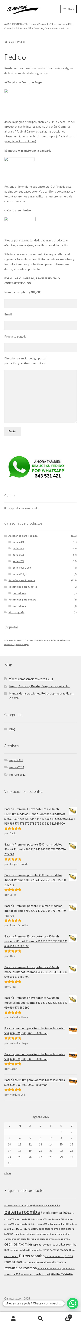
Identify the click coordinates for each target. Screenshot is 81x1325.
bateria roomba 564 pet (57, 1219)
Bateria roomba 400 (54, 1213)
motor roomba (57, 1262)
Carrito (62, 1315)
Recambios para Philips (22, 599)
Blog (12, 729)
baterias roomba (27, 1229)
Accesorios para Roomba (23, 535)
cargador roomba (30, 1238)
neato (59, 640)
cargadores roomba (42, 1234)
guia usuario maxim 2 (15, 640)
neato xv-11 (22, 644)
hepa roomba (28, 1262)
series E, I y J (20, 574)
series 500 (18, 548)
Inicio (12, 42)
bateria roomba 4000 (58, 1223)
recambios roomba (20, 1267)
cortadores (19, 593)
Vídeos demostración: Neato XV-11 (31, 679)
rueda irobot (42, 1274)
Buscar (40, 1318)
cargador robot (12, 1238)
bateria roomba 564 (39, 1219)
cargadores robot (23, 1234)
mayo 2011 (16, 760)
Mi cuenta (13, 1318)
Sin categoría (16, 612)
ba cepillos (32, 1205)
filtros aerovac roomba (56, 1250)
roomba (70, 1268)
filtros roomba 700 (54, 1256)
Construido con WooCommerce (41, 1303)
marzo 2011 (16, 767)
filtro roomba (35, 1250)
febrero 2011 (17, 774)
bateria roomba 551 (23, 1219)
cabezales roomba (49, 1228)
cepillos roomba (18, 1244)
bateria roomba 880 (39, 1224)
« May (7, 1173)
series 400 (18, 542)
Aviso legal (11, 1303)
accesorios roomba (15, 1205)
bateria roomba (22, 1211)
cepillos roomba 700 (43, 1244)
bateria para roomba (49, 1205)
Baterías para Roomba (21, 580)
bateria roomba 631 (23, 1224)
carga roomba (47, 1238)
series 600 (18, 555)
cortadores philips (18, 1250)
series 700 (18, 561)
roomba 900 (27, 1274)
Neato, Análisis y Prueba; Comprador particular (39, 686)
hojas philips (42, 1262)
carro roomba (62, 1238)
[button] (72, 1303)
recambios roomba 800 (49, 1268)
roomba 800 (12, 1274)
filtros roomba (32, 1255)
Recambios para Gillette (22, 586)
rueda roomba (62, 1274)
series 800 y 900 (22, 567)
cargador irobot (61, 1234)
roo (64, 1268)
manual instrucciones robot (41, 640)
